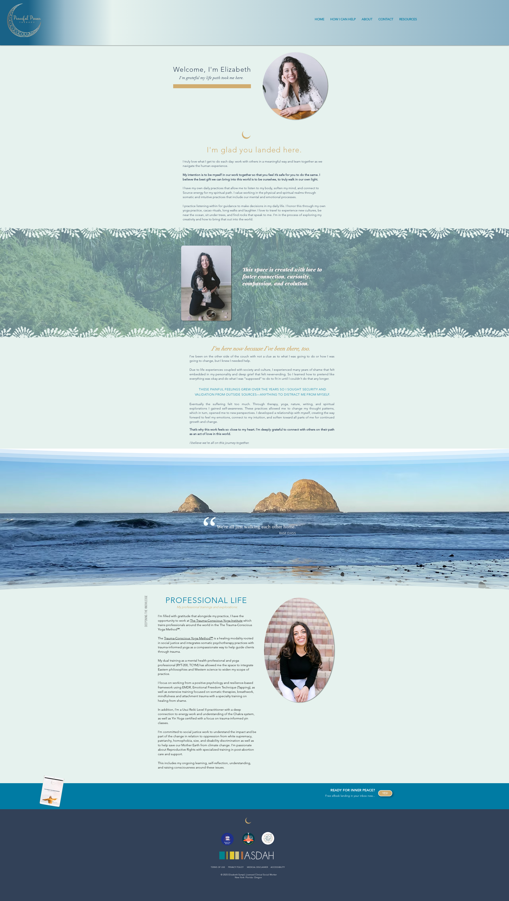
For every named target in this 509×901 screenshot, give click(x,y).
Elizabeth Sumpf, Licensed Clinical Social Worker (252, 874)
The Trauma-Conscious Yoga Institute (216, 620)
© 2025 (224, 874)
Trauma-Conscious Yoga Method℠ (188, 638)
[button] (343, 19)
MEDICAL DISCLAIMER (257, 867)
